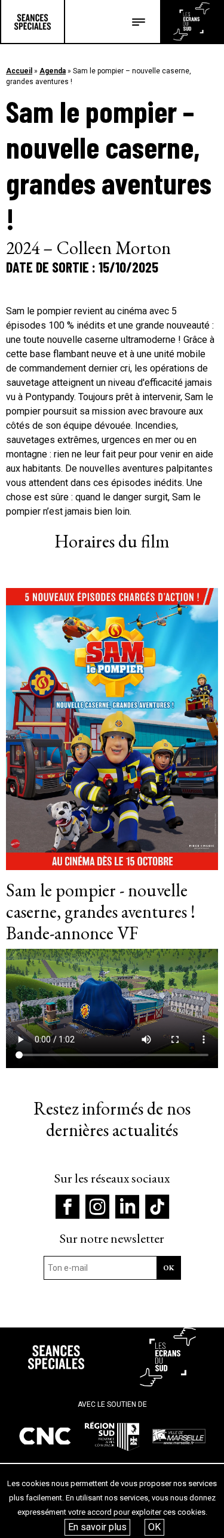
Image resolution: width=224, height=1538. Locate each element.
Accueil (19, 71)
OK (154, 1527)
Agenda (52, 71)
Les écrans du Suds (191, 21)
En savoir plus (97, 1527)
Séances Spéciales (32, 21)
